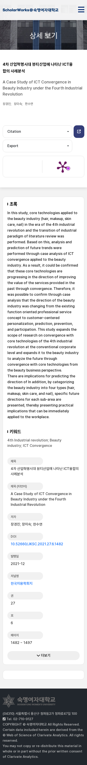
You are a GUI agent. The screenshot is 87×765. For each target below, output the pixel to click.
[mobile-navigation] (81, 9)
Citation (14, 131)
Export (12, 146)
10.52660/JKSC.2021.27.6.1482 (37, 544)
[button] (79, 131)
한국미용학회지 (22, 583)
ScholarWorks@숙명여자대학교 (30, 10)
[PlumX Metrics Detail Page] (62, 166)
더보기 (45, 655)
